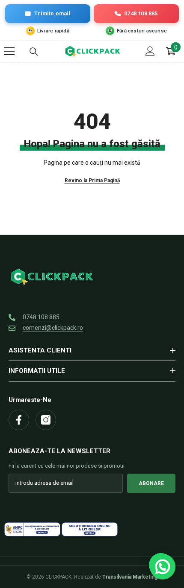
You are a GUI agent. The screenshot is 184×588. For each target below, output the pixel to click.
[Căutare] (34, 52)
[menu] (9, 51)
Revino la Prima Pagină (92, 180)
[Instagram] (46, 420)
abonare (151, 483)
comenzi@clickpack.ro (53, 327)
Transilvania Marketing (129, 577)
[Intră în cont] (150, 51)
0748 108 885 (41, 317)
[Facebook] (19, 420)
